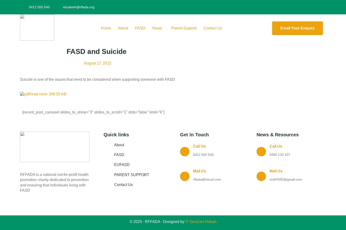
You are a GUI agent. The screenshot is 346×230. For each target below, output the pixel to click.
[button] (158, 28)
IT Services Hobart (200, 222)
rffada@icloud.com (207, 179)
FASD (140, 28)
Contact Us (213, 28)
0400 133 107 (280, 155)
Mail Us (199, 171)
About (123, 28)
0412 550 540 (203, 155)
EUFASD (122, 165)
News (157, 28)
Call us (199, 146)
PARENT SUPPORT (131, 175)
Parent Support (184, 28)
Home (106, 28)
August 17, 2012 (97, 63)
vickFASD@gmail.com (286, 179)
